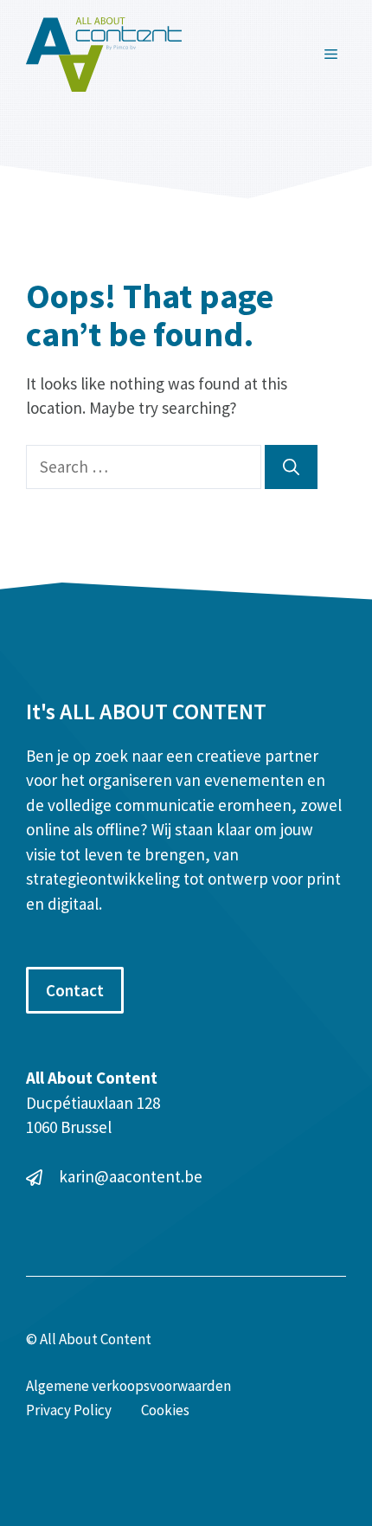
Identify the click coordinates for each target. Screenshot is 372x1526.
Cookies (165, 1410)
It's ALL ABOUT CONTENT (146, 711)
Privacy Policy (69, 1410)
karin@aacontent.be (130, 1176)
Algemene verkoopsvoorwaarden (128, 1385)
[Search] (291, 467)
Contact (75, 990)
